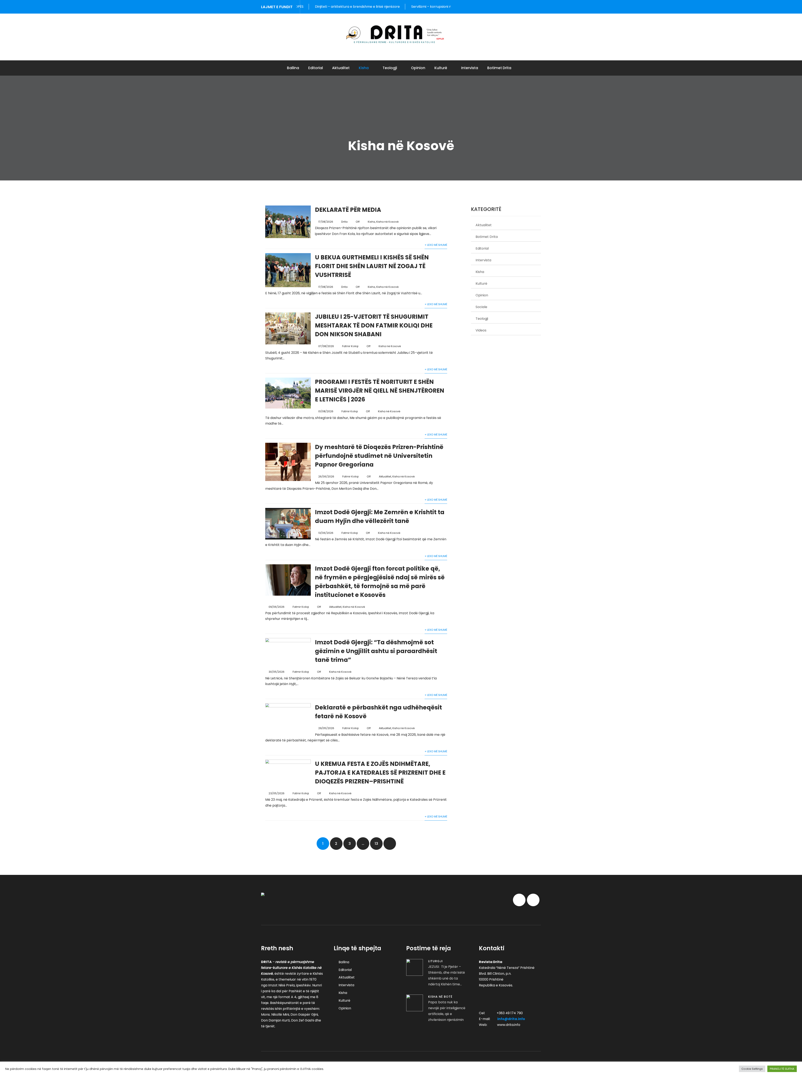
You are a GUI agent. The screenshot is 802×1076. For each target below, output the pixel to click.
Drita (344, 221)
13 (376, 843)
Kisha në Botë (440, 997)
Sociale (481, 307)
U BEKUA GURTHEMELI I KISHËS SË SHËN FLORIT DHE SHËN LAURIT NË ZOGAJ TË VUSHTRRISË (372, 266)
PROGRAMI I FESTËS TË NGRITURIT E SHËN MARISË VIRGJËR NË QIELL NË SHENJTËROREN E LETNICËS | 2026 (379, 391)
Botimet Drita (499, 67)
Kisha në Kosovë (387, 221)
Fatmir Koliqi (350, 346)
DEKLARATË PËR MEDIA (348, 210)
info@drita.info (511, 1018)
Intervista (469, 67)
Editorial (315, 67)
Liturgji (435, 961)
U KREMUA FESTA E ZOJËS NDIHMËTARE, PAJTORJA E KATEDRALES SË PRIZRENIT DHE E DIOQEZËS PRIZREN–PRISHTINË (380, 772)
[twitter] (539, 7)
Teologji (390, 67)
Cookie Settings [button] (752, 1069)
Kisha (364, 67)
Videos (481, 330)
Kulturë (440, 67)
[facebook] (530, 7)
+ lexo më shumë (436, 245)
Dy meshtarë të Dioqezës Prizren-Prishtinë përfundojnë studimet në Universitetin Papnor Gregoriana (379, 456)
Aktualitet (341, 67)
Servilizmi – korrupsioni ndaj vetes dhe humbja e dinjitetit (380, 6)
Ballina (293, 67)
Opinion (418, 67)
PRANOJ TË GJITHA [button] (782, 1069)
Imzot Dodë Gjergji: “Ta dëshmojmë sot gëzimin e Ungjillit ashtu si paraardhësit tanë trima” (376, 651)
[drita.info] (401, 34)
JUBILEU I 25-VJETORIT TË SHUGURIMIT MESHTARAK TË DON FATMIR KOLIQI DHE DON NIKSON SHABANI (374, 325)
